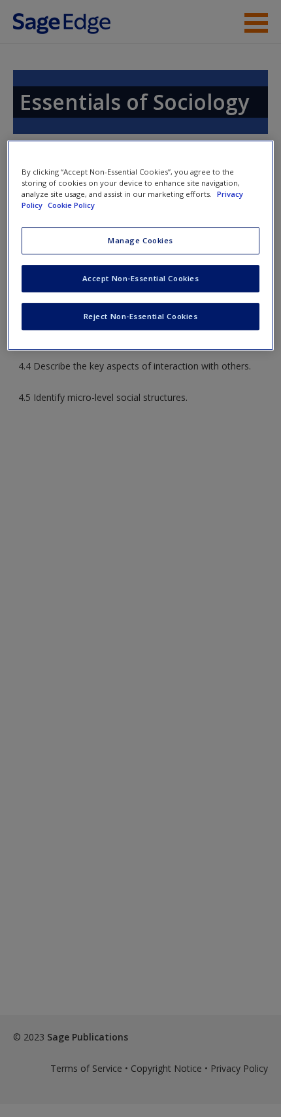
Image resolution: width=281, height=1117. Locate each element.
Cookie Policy (71, 206)
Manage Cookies (140, 241)
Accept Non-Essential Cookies (140, 278)
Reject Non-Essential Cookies (141, 316)
